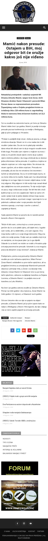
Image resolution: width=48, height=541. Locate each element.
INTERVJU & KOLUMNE (12, 449)
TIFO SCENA (8, 442)
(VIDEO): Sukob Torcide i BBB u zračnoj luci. (19, 421)
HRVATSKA (20, 38)
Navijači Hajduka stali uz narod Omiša (17, 388)
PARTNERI (40, 531)
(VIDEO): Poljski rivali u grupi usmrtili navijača (20, 396)
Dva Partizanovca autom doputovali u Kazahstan (21, 404)
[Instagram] (24, 523)
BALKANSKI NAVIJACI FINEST (14, 453)
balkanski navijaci (16, 318)
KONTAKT (31, 531)
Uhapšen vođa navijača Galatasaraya (17, 413)
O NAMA (7, 531)
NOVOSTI (6, 439)
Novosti (28, 38)
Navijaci (27, 318)
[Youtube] (30, 523)
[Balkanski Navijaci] (24, 12)
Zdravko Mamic (30, 321)
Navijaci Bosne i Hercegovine (12, 321)
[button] (44, 27)
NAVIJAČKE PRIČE (10, 446)
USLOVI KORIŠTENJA (19, 531)
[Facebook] (17, 523)
